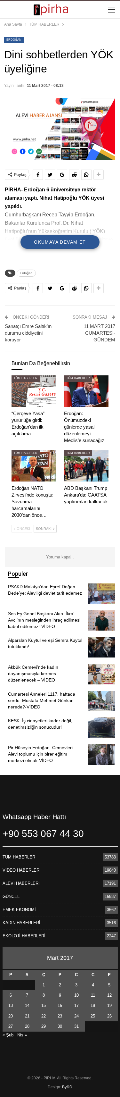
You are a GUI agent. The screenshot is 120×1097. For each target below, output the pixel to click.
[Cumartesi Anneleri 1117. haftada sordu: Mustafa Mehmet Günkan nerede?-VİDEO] (101, 701)
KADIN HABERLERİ (21, 922)
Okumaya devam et (60, 242)
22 (43, 1016)
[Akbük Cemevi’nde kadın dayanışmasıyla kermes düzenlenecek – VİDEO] (101, 674)
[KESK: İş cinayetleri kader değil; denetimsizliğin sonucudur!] (101, 727)
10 (76, 995)
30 (60, 1026)
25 (93, 1016)
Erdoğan (13, 39)
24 (76, 1016)
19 (109, 1005)
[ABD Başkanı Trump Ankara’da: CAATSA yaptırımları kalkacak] (86, 466)
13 (10, 1005)
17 (76, 1005)
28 (27, 1026)
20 (10, 1016)
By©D (67, 1087)
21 (27, 1016)
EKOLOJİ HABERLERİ (24, 936)
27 (10, 1026)
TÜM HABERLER (25, 378)
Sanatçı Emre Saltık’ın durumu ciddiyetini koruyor (28, 332)
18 (93, 1005)
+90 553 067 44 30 (43, 833)
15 (43, 1005)
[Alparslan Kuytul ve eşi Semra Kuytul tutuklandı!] (101, 647)
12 (109, 995)
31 (76, 1026)
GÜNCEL (11, 896)
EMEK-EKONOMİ (19, 909)
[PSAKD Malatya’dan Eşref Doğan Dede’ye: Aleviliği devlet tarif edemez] (101, 593)
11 (93, 995)
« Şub (8, 1035)
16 (60, 1005)
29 (43, 1026)
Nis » (22, 1035)
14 (27, 1005)
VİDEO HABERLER (21, 870)
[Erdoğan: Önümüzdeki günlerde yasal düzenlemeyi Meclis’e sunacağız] (86, 391)
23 (60, 1016)
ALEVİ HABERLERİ (21, 883)
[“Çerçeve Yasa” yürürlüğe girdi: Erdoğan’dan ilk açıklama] (34, 391)
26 (109, 1016)
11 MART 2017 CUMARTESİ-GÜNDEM (99, 332)
